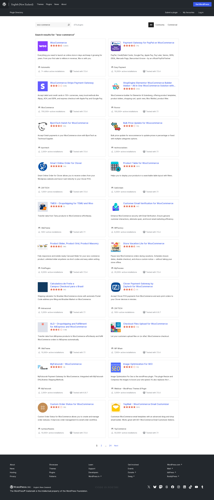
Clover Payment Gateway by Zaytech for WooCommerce (138, 285)
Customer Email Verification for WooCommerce (148, 203)
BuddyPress (173, 476)
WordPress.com (174, 465)
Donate (132, 472)
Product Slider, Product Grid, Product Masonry (74, 243)
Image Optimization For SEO (138, 364)
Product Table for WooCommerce (141, 163)
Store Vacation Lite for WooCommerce (143, 243)
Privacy (13, 476)
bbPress (171, 472)
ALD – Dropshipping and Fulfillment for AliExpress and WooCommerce (68, 325)
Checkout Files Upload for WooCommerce (145, 323)
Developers (93, 472)
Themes (52, 469)
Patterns (52, 476)
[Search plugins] (68, 24)
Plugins (52, 472)
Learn (91, 465)
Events (131, 469)
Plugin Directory (16, 12)
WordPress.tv (95, 476)
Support (92, 469)
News (12, 469)
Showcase (53, 465)
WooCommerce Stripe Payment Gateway (72, 83)
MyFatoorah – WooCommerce (66, 364)
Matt (170, 469)
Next (116, 446)
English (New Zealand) (42, 487)
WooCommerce (58, 42)
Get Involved (133, 465)
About (12, 465)
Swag (131, 476)
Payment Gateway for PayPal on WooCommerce (148, 42)
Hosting (13, 472)
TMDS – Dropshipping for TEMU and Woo (71, 203)
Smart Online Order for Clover (66, 163)
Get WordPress (202, 4)
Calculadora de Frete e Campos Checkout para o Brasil (66, 285)
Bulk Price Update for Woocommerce (142, 123)
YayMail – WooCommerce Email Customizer (146, 404)
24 (110, 445)
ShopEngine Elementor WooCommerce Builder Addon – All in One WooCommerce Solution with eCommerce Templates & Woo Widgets (148, 84)
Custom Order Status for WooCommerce (72, 404)
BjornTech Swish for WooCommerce (69, 123)
